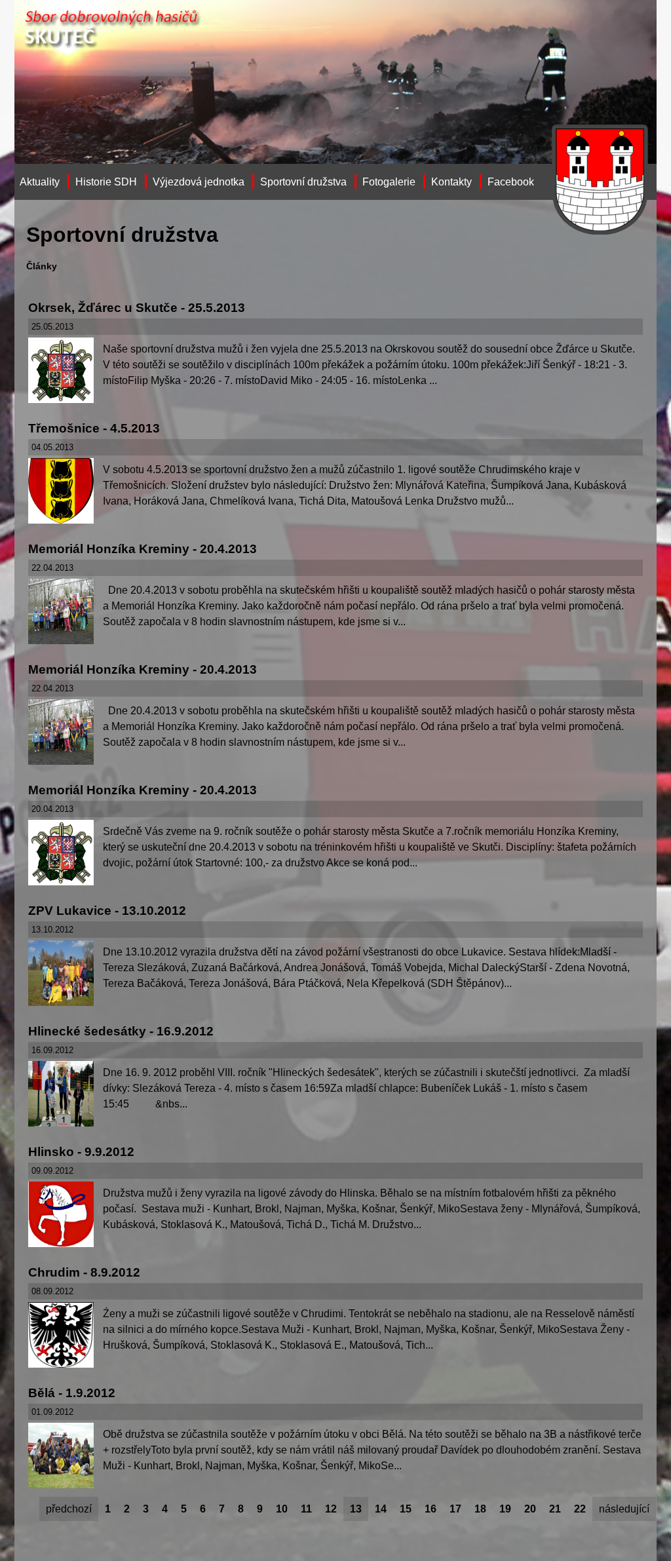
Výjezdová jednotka (198, 181)
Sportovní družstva (303, 181)
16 (430, 1508)
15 (406, 1508)
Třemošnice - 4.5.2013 (94, 428)
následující (624, 1508)
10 (282, 1508)
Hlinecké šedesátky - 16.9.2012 (121, 1031)
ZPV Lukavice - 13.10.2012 (107, 910)
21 (555, 1508)
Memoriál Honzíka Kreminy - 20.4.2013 (142, 549)
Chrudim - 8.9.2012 (84, 1272)
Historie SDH (106, 181)
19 (505, 1508)
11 (306, 1508)
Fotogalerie (388, 181)
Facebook (511, 181)
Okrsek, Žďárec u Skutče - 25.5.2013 (136, 308)
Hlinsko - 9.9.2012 (81, 1152)
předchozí (69, 1508)
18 (480, 1508)
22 (580, 1508)
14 (381, 1508)
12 (331, 1508)
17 (455, 1508)
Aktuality (40, 181)
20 (530, 1508)
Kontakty (451, 181)
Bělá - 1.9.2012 (71, 1393)
